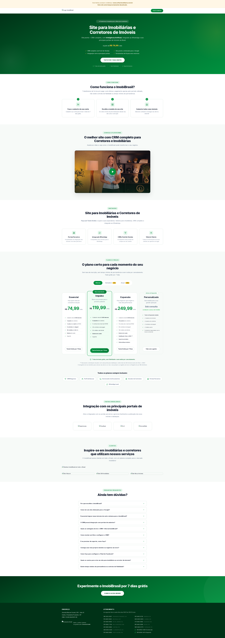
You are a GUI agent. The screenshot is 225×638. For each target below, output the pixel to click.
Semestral (110, 283)
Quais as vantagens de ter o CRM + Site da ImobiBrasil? (99, 529)
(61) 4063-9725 (143, 616)
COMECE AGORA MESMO (112, 593)
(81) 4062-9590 (142, 624)
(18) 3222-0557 (115, 616)
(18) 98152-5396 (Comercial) (144, 629)
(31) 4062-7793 (113, 624)
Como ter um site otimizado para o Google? (95, 510)
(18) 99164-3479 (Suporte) (144, 632)
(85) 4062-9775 (143, 627)
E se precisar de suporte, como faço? (93, 541)
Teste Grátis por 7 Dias (74, 349)
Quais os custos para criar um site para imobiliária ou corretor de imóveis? (106, 560)
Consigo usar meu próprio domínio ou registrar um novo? (100, 548)
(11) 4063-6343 (112, 619)
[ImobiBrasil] (67, 10)
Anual (125, 283)
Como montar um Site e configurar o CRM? (95, 535)
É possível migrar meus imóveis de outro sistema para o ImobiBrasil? (104, 516)
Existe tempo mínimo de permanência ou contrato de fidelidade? (102, 566)
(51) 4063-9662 (113, 632)
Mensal (98, 283)
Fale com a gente (151, 349)
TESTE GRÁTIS (157, 10)
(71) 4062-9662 (143, 621)
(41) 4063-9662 (111, 627)
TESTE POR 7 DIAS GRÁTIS (112, 60)
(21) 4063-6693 (113, 621)
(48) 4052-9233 (113, 629)
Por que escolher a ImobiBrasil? (91, 503)
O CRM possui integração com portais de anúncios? (98, 522)
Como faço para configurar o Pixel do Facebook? (97, 554)
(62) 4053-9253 (143, 619)
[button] (112, 172)
